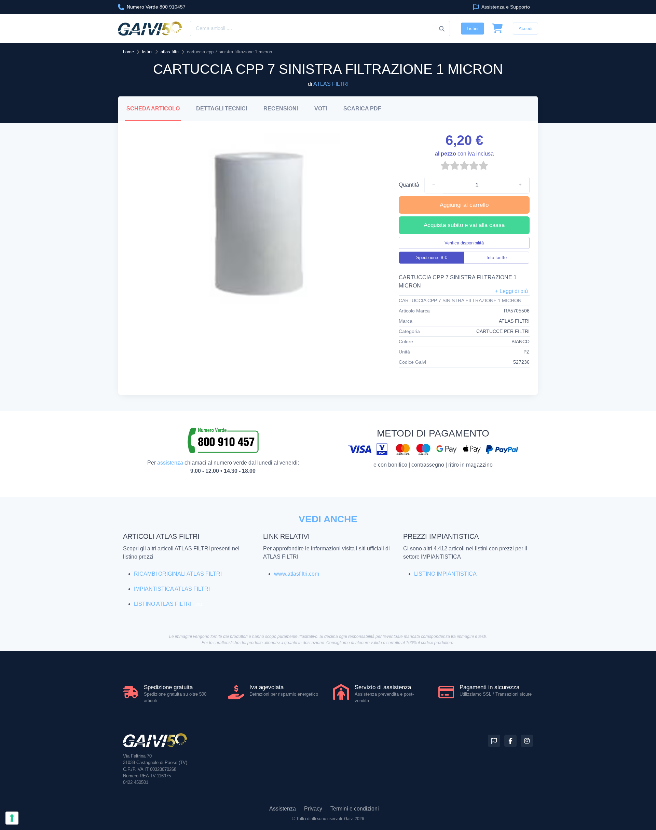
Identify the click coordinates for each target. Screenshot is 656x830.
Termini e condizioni (354, 809)
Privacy (313, 809)
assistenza (170, 463)
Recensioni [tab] (280, 108)
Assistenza (282, 809)
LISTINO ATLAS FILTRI (162, 604)
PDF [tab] (362, 108)
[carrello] (497, 29)
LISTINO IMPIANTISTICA (445, 574)
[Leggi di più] (511, 291)
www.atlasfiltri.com (296, 574)
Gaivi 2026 (354, 818)
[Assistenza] (494, 741)
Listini (472, 28)
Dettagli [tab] (221, 108)
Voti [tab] (320, 108)
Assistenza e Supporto (505, 7)
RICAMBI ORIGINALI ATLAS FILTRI (178, 574)
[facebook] (510, 741)
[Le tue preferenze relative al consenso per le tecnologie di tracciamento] (11, 818)
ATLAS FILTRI (330, 84)
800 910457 (156, 7)
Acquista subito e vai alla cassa (464, 225)
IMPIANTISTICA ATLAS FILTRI (172, 589)
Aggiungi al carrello (464, 205)
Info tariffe (497, 257)
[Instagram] (527, 741)
